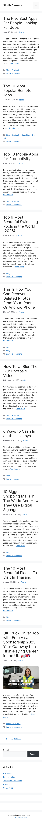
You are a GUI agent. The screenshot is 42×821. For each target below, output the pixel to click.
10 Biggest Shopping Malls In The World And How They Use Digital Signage (21, 500)
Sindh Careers (12, 5)
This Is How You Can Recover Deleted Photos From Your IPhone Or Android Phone (19, 298)
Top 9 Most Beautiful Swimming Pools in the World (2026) (20, 224)
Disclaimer (7, 773)
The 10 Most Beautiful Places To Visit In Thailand (20, 572)
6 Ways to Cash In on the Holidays (19, 433)
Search (6, 750)
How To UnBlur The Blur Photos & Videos (20, 371)
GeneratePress (21, 818)
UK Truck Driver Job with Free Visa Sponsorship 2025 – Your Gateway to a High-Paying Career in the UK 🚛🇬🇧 (21, 644)
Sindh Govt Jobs (13, 70)
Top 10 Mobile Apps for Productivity (20, 156)
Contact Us (8, 788)
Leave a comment (14, 73)
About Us (7, 784)
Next (17, 739)
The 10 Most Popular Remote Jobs (17, 90)
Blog (8, 273)
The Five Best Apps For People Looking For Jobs (20, 23)
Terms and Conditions (12, 781)
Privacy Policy (9, 777)
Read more (14, 63)
